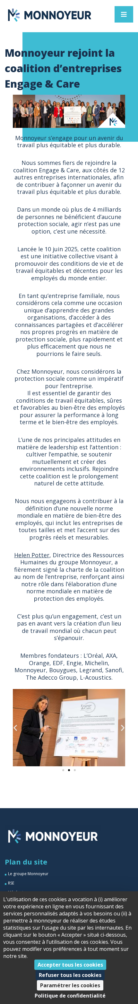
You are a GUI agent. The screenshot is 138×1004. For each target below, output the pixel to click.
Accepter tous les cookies (70, 964)
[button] (15, 728)
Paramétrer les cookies (70, 985)
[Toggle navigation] (124, 14)
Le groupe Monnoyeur (28, 873)
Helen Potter (31, 555)
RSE (11, 883)
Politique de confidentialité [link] (70, 995)
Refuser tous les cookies (70, 975)
